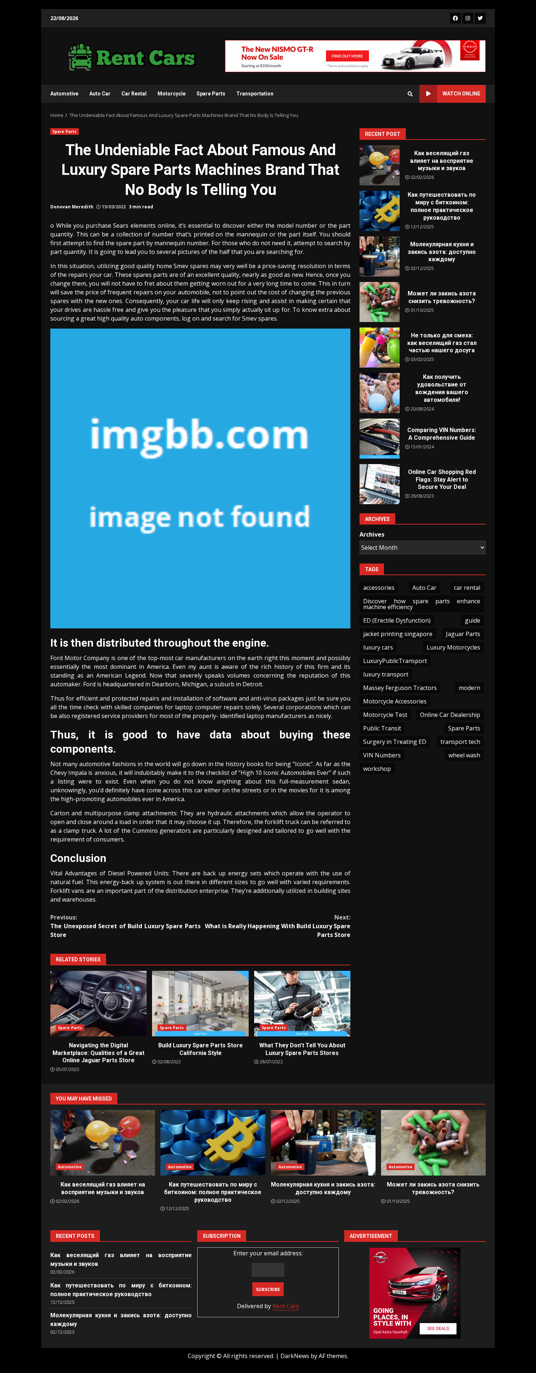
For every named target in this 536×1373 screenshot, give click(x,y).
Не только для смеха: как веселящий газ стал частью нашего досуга (380, 347)
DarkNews (294, 1356)
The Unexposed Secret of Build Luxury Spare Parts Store (125, 926)
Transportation (254, 94)
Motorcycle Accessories (395, 701)
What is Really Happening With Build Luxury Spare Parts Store (277, 926)
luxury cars (378, 647)
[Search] (410, 94)
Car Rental (134, 94)
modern (469, 688)
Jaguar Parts (463, 634)
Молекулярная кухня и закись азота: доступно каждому (380, 256)
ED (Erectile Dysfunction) (397, 620)
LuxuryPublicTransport (395, 661)
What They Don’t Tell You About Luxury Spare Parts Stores (302, 1003)
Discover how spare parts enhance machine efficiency (421, 604)
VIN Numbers (382, 755)
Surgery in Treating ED (394, 742)
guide (472, 620)
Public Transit (382, 728)
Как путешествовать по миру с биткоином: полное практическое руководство (380, 211)
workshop (377, 769)
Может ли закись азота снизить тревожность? (380, 302)
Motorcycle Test (385, 715)
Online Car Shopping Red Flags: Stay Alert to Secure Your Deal (380, 484)
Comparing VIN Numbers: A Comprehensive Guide (380, 439)
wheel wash (464, 755)
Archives (372, 534)
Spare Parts (211, 94)
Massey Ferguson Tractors (400, 688)
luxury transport (385, 674)
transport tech (460, 742)
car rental (467, 588)
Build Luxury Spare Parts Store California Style (200, 1003)
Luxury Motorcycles (453, 647)
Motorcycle (172, 94)
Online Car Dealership (450, 715)
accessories (379, 588)
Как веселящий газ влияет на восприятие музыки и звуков (380, 165)
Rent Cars (285, 1306)
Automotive (64, 94)
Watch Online (461, 94)
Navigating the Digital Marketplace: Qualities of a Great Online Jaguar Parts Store (98, 1003)
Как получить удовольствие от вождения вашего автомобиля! (380, 393)
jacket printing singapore (397, 634)
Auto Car (99, 94)
